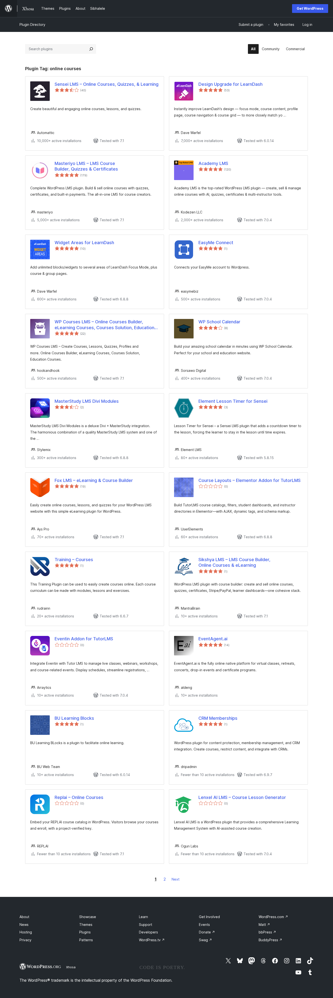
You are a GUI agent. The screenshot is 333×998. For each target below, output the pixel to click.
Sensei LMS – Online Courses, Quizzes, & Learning (106, 84)
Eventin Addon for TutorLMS (84, 638)
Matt (264, 924)
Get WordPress (310, 8)
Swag (205, 940)
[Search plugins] (91, 49)
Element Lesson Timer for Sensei (232, 401)
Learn (143, 917)
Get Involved (209, 917)
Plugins (85, 932)
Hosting (26, 932)
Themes (85, 924)
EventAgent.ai (212, 638)
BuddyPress (270, 940)
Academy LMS (213, 163)
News (24, 924)
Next (175, 879)
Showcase (87, 917)
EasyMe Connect (215, 242)
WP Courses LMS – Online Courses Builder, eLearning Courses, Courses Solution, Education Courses (104, 324)
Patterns (86, 940)
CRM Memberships (217, 718)
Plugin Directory (32, 24)
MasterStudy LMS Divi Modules (87, 401)
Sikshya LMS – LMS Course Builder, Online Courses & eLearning (234, 562)
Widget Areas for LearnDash (84, 242)
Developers (148, 932)
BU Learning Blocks (74, 718)
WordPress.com (273, 917)
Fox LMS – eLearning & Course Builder (94, 480)
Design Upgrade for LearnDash (230, 84)
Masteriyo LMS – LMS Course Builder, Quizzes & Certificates (86, 166)
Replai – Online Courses (79, 797)
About (24, 917)
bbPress (267, 932)
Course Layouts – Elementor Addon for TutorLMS (249, 480)
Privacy (25, 940)
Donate (207, 932)
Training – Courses (74, 559)
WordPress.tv (152, 940)
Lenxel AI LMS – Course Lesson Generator (242, 797)
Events (204, 924)
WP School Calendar (219, 321)
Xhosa (71, 967)
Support (145, 924)
